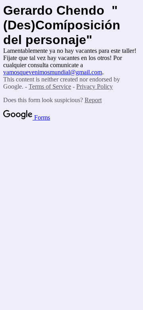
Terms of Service (50, 86)
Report (93, 100)
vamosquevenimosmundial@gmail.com (52, 72)
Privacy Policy (94, 86)
